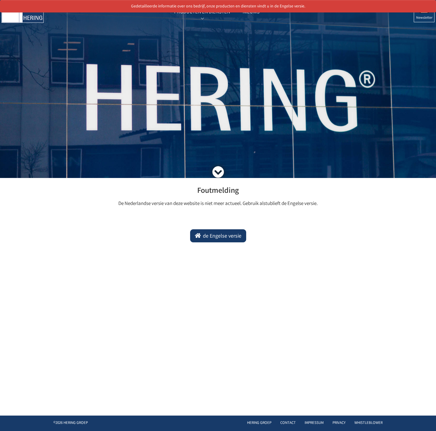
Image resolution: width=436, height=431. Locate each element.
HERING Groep (259, 423)
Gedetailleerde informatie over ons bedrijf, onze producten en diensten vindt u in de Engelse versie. (218, 6)
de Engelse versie (221, 236)
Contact (288, 423)
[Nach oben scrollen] (425, 417)
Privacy (339, 423)
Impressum (314, 423)
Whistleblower (368, 423)
